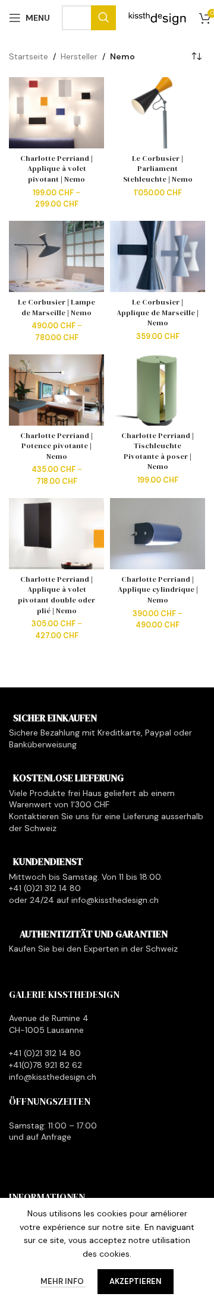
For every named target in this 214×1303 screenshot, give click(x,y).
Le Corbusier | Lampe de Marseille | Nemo (56, 307)
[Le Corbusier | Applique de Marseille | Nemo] (157, 256)
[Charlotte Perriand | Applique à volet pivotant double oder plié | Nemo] (56, 533)
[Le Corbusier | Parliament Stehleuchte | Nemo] (157, 112)
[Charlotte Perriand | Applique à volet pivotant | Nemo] (56, 112)
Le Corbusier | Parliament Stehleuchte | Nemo (158, 168)
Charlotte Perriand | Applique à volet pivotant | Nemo (56, 168)
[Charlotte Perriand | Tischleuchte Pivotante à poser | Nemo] (157, 390)
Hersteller (79, 56)
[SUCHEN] (103, 17)
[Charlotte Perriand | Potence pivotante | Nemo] (56, 390)
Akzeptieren (135, 1281)
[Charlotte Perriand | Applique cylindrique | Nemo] (157, 533)
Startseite (28, 56)
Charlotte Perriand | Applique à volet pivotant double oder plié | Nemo (56, 595)
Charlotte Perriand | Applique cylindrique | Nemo (158, 589)
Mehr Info (63, 1281)
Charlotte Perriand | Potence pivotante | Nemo (56, 445)
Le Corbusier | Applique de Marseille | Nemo (158, 312)
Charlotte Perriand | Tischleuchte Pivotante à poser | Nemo (157, 451)
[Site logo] (157, 17)
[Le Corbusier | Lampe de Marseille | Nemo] (56, 256)
